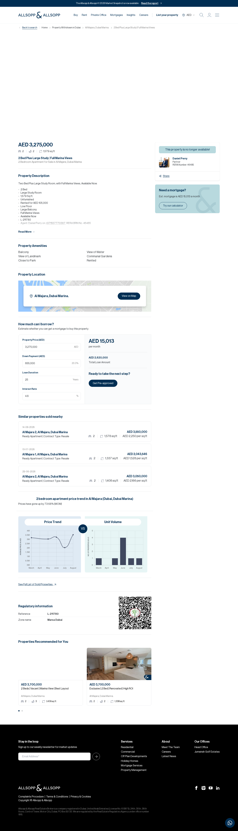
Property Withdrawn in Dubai (66, 28)
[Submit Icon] (95, 756)
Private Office (98, 15)
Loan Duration (30, 373)
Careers (143, 15)
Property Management (134, 770)
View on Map (129, 296)
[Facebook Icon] (196, 787)
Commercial (128, 751)
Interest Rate (29, 389)
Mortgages (116, 15)
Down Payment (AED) (33, 356)
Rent (84, 15)
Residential (127, 747)
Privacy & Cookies (81, 796)
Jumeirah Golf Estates (207, 751)
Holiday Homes (129, 761)
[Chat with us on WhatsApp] (230, 823)
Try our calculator (173, 205)
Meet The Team (171, 747)
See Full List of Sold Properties (35, 584)
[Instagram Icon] (203, 787)
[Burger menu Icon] (217, 15)
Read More (25, 232)
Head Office (201, 747)
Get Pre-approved (103, 383)
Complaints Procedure (31, 796)
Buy (76, 15)
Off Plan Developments (134, 756)
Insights (131, 15)
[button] (209, 15)
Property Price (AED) (33, 340)
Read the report (149, 3)
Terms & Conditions (57, 796)
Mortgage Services (131, 765)
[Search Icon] (201, 15)
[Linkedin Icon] (218, 787)
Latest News (169, 756)
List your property (167, 15)
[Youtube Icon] (211, 787)
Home (45, 28)
